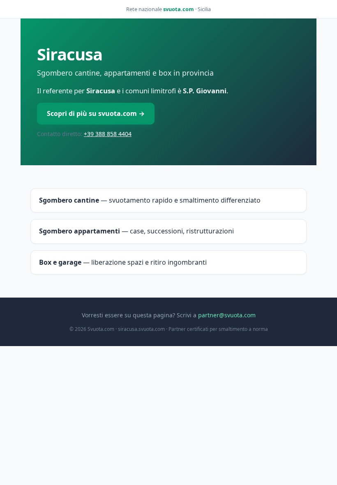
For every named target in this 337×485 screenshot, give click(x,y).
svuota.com (178, 9)
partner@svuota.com (227, 315)
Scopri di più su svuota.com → (96, 113)
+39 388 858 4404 (108, 134)
